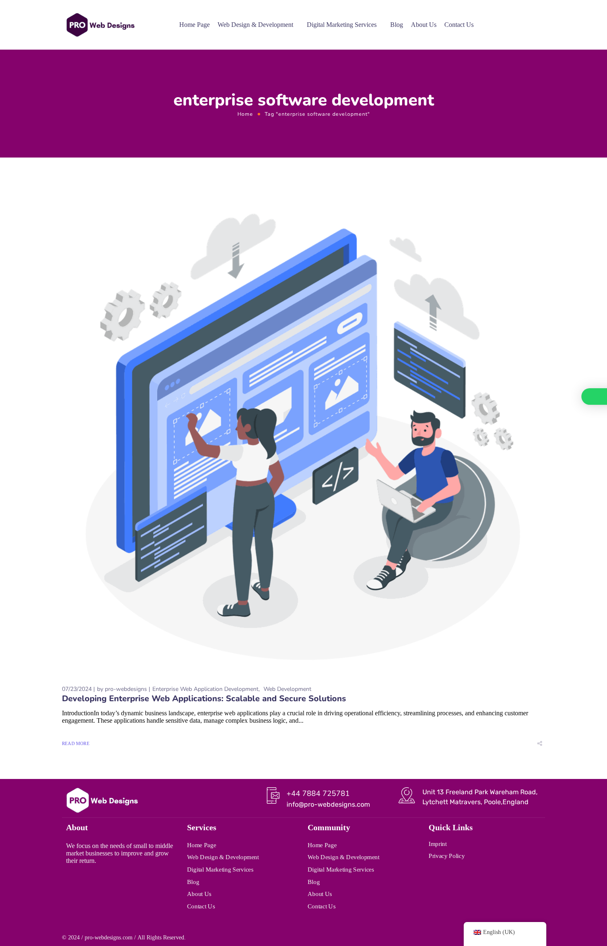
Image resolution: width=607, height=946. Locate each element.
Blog (396, 24)
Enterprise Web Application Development (205, 689)
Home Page (194, 24)
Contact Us (459, 24)
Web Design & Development (255, 24)
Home (245, 113)
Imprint (438, 843)
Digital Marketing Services (342, 24)
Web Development (287, 689)
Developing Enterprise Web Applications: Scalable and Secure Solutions (204, 698)
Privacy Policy (447, 856)
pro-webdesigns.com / (110, 937)
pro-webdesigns (126, 689)
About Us (423, 24)
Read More (76, 743)
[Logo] (100, 25)
